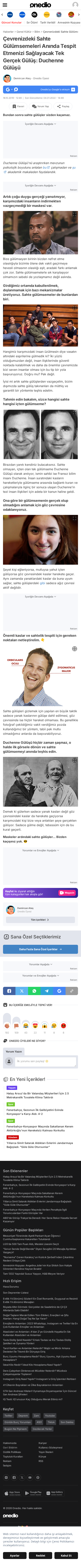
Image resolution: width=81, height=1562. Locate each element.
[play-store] (34, 1493)
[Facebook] (14, 1477)
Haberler (8, 31)
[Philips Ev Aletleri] (10, 14)
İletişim (7, 1465)
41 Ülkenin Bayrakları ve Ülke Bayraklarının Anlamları (33, 1384)
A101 (39, 1422)
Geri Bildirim (10, 1447)
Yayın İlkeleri (46, 1451)
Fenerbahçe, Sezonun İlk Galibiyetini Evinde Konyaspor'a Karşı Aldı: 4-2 (35, 1111)
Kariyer (43, 1442)
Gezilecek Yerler (42, 1428)
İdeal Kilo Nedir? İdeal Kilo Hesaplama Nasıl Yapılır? (32, 1364)
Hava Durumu (11, 1286)
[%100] (34, 14)
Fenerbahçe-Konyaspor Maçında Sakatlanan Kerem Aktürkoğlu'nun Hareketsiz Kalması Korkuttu (40, 1128)
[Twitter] (22, 1477)
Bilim (37, 31)
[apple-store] (13, 1493)
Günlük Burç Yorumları (18, 1422)
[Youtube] (30, 1477)
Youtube (50, 1415)
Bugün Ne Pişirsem (16, 1428)
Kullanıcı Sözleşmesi (50, 1447)
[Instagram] (6, 1477)
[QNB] (46, 14)
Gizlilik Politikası (12, 1451)
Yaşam (12, 1087)
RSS (41, 1461)
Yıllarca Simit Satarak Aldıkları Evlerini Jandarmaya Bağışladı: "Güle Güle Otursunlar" (40, 1144)
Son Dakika (67, 1422)
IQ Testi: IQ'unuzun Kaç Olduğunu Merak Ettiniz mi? (33, 1399)
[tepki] (7, 1026)
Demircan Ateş (31, 78)
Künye (42, 1456)
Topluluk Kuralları (13, 1456)
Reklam (7, 1461)
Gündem (12, 1137)
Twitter (8, 1415)
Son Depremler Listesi (15, 1292)
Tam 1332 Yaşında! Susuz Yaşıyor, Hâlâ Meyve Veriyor (34, 1273)
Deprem (23, 1415)
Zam (36, 1415)
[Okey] (22, 14)
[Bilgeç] (71, 14)
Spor (10, 1104)
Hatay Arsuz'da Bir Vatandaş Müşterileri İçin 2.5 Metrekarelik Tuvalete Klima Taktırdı (38, 1095)
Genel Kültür (24, 31)
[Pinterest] (38, 1477)
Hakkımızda (9, 1442)
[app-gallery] (55, 1493)
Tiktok (51, 1422)
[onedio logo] (38, 1515)
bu (44, 167)
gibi (42, 583)
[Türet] (59, 14)
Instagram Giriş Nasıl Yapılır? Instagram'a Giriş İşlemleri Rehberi (39, 1378)
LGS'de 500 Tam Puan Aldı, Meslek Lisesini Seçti (31, 1244)
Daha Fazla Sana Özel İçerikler (38, 949)
